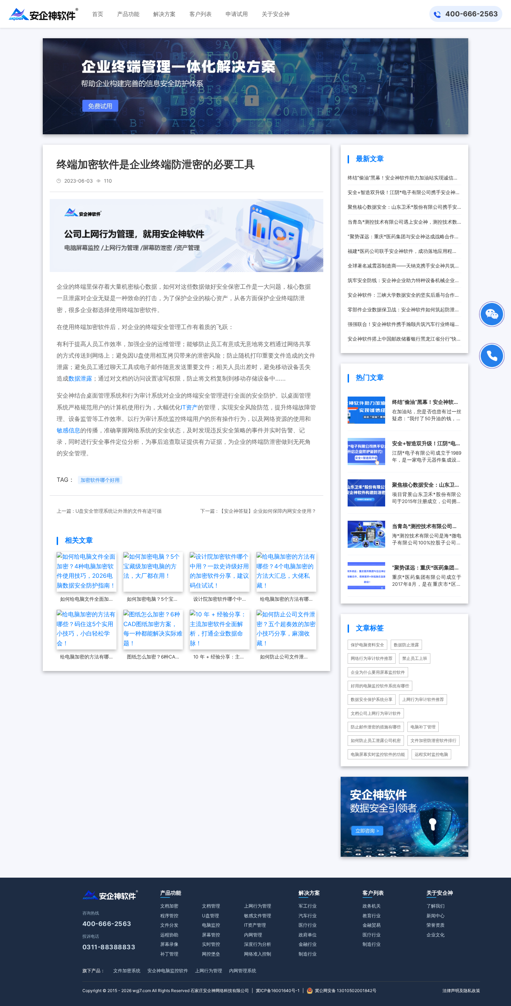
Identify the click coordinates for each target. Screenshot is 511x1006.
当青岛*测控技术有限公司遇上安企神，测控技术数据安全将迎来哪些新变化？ (402, 224)
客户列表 (373, 892)
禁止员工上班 (414, 658)
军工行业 (308, 906)
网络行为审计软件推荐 (371, 658)
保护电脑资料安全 (367, 644)
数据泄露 (80, 378)
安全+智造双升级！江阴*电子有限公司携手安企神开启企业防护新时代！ (404, 194)
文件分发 (169, 925)
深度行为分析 (257, 944)
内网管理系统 (242, 970)
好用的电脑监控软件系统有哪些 (380, 685)
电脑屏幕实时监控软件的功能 (378, 754)
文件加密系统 (126, 970)
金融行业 (308, 944)
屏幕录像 (169, 944)
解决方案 (309, 892)
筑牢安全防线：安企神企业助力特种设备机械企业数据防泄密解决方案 (404, 282)
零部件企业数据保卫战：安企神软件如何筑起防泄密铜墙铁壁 (404, 311)
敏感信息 (68, 430)
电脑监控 (211, 925)
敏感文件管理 (257, 915)
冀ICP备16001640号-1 (278, 990)
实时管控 (211, 944)
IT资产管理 (255, 925)
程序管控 (169, 915)
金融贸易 (372, 925)
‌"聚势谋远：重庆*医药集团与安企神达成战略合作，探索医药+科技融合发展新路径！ (403, 238)
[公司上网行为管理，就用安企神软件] (186, 235)
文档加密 (169, 906)
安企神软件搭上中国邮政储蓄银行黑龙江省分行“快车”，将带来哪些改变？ (402, 341)
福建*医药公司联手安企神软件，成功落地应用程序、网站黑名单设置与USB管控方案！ (400, 253)
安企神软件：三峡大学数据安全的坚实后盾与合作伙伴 (404, 297)
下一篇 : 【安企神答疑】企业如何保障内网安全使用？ (258, 511)
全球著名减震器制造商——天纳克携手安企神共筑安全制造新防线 (404, 268)
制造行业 (308, 954)
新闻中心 (436, 915)
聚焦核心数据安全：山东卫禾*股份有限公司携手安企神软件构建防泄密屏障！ (402, 209)
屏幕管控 (211, 934)
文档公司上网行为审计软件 (376, 713)
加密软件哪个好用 (100, 480)
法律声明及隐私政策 (461, 990)
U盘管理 (210, 915)
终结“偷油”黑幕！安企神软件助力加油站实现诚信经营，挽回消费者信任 (403, 180)
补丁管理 (169, 954)
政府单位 (308, 934)
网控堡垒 (211, 954)
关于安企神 (440, 892)
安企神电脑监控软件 (167, 970)
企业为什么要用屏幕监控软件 (378, 672)
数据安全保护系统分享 (371, 699)
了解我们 (436, 906)
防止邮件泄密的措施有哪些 (376, 726)
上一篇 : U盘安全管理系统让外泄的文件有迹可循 (109, 511)
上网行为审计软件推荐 (423, 699)
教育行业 (372, 915)
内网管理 (253, 934)
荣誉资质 (436, 925)
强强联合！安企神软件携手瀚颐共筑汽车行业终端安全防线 (404, 326)
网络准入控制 (257, 954)
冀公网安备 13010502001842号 (345, 990)
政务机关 (372, 906)
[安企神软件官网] (43, 14)
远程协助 (169, 934)
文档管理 (211, 906)
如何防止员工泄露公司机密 (376, 740)
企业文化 (436, 934)
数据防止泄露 (406, 644)
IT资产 (189, 407)
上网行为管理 (257, 906)
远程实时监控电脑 (431, 754)
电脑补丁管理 (423, 726)
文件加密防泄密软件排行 (433, 740)
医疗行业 (308, 925)
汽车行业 (308, 915)
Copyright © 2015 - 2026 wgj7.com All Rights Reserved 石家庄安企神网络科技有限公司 (165, 990)
